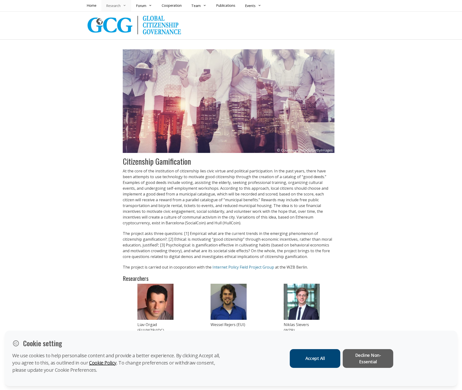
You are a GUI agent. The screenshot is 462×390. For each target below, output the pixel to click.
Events (250, 5)
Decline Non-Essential (368, 358)
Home (91, 5)
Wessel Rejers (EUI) (228, 324)
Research (113, 5)
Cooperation (172, 5)
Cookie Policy (102, 362)
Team (196, 5)
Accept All (315, 358)
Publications (225, 5)
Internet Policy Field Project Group (243, 267)
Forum (141, 5)
